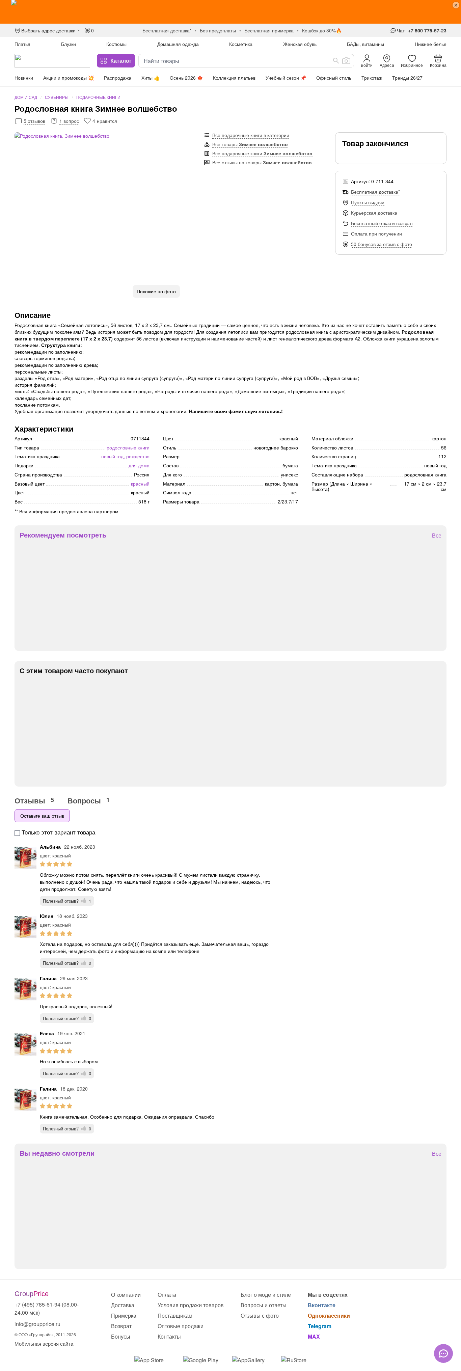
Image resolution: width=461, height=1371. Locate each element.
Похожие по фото (156, 291)
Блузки (68, 44)
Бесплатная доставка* (375, 191)
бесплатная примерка (269, 30)
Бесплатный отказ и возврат (382, 223)
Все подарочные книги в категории (250, 135)
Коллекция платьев (234, 77)
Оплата (167, 1294)
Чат (401, 30)
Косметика (240, 44)
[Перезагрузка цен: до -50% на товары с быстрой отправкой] (230, 12)
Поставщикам (175, 1315)
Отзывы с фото (260, 1315)
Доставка (122, 1305)
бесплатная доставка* (166, 30)
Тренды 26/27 (407, 77)
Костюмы (116, 44)
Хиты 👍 (150, 77)
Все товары (250, 144)
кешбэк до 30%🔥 (322, 30)
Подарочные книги (98, 97)
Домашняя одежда (178, 44)
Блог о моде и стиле (266, 1294)
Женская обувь (300, 44)
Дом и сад (26, 97)
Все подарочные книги (262, 153)
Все (436, 535)
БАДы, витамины (365, 44)
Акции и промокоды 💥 (68, 77)
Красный (140, 483)
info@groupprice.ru (37, 1324)
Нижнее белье (430, 44)
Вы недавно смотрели (57, 1153)
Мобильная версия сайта (44, 1343)
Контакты (169, 1336)
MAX (314, 1336)
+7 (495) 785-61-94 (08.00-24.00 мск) (47, 1308)
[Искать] (336, 61)
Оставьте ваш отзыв (42, 815)
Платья (22, 44)
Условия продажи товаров (191, 1305)
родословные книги (128, 447)
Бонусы (120, 1336)
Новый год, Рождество (125, 456)
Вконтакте (321, 1305)
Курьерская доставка (374, 212)
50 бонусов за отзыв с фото (381, 244)
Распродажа (117, 77)
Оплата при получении (376, 233)
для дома (139, 465)
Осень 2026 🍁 (186, 77)
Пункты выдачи (367, 202)
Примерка (123, 1315)
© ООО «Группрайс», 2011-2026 (45, 1334)
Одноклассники (329, 1315)
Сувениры (57, 97)
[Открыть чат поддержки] (443, 1353)
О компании (126, 1294)
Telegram (319, 1326)
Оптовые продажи (181, 1326)
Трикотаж (371, 77)
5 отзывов (34, 120)
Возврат (121, 1326)
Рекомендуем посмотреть (63, 534)
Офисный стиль (333, 77)
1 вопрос (69, 120)
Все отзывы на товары (262, 162)
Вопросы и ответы (264, 1305)
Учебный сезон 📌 (286, 77)
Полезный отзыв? (67, 901)
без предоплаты (218, 30)
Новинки (24, 77)
